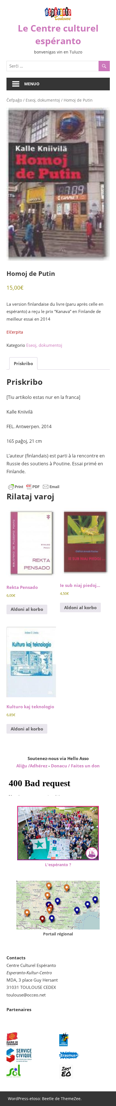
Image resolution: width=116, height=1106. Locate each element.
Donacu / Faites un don (75, 765)
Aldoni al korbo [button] (27, 609)
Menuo (31, 83)
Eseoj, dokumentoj (43, 100)
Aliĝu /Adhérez (32, 765)
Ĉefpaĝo (14, 100)
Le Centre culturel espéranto (58, 34)
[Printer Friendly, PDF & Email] (33, 486)
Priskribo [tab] (23, 363)
